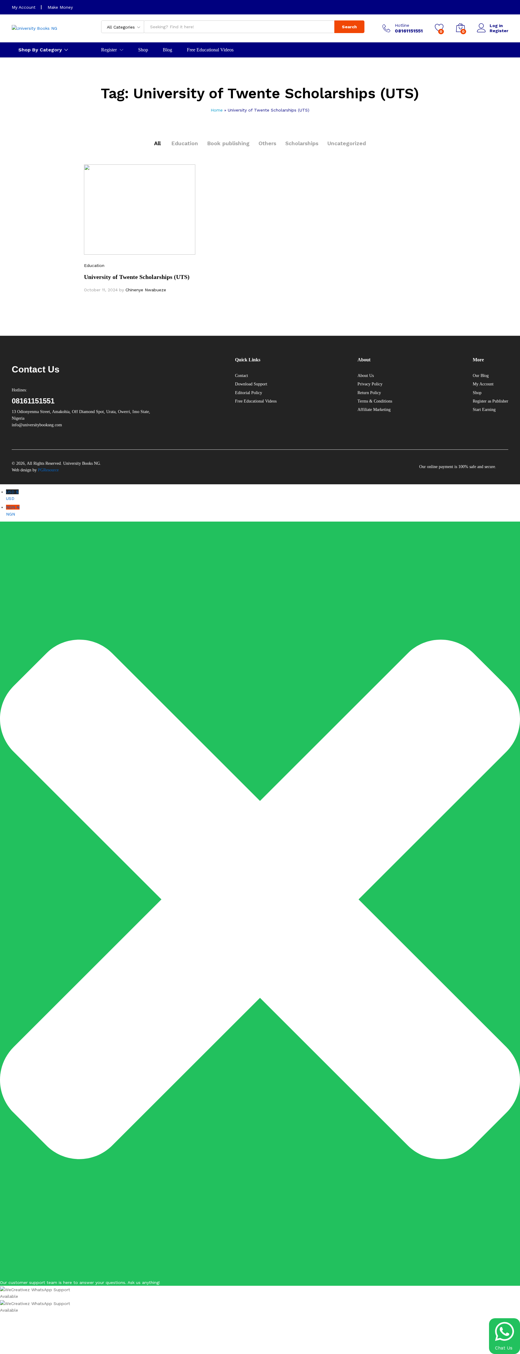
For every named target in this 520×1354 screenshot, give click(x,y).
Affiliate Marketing (374, 409)
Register (499, 30)
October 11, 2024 (101, 289)
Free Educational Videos (210, 49)
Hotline (402, 25)
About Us (366, 375)
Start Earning (484, 409)
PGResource (48, 470)
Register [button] (109, 49)
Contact (241, 375)
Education (184, 143)
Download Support (251, 384)
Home (217, 110)
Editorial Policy (248, 393)
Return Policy (369, 393)
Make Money (60, 7)
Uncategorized (346, 143)
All (157, 143)
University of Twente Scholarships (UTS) (137, 277)
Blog (167, 49)
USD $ (12, 495)
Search (349, 26)
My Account (24, 7)
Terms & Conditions (375, 401)
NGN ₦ (13, 510)
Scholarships (301, 143)
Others (267, 143)
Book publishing (228, 143)
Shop (143, 49)
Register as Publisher (490, 401)
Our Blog (481, 375)
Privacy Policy (370, 384)
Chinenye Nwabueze (145, 289)
